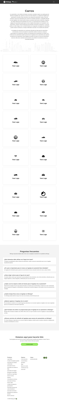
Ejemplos (23, 362)
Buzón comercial (10, 395)
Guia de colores (10, 375)
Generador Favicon (11, 365)
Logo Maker (9, 359)
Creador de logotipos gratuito (13, 360)
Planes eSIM (10, 382)
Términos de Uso (24, 367)
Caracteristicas (24, 360)
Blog (22, 364)
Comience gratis (29, 344)
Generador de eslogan (11, 370)
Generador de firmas (11, 380)
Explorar (9, 377)
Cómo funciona (24, 359)
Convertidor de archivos (12, 379)
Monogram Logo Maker (12, 372)
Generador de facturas (11, 390)
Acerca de (23, 369)
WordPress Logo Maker (12, 374)
